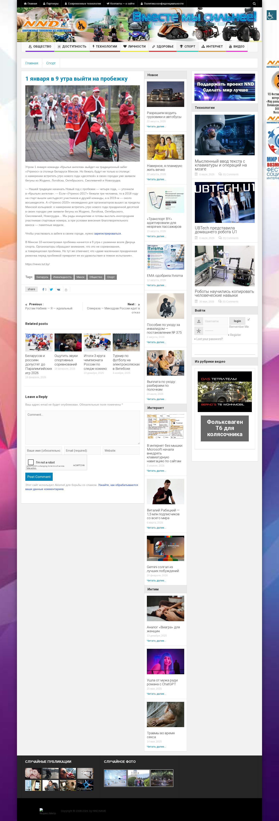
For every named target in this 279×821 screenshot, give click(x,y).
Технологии (106, 46)
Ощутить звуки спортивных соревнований (66, 360)
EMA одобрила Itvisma (165, 276)
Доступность (74, 46)
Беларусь (42, 277)
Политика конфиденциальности (163, 3)
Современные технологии (84, 3)
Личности (137, 46)
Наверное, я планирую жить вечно (164, 168)
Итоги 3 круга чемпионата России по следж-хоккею (95, 362)
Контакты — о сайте (122, 3)
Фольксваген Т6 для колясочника (225, 428)
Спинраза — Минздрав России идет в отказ (113, 308)
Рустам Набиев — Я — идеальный (48, 306)
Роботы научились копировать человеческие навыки (224, 293)
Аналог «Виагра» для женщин (163, 629)
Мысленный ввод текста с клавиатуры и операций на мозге (221, 165)
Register (235, 335)
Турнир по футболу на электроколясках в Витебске (126, 362)
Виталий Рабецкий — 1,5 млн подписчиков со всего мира (163, 514)
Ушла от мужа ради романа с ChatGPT (162, 682)
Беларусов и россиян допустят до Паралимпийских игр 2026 (38, 364)
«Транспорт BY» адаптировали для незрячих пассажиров (164, 223)
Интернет (214, 46)
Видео (238, 46)
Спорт (189, 46)
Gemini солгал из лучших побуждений (163, 569)
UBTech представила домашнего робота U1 (216, 230)
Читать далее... (156, 126)
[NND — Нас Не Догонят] (54, 24)
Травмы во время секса (161, 735)
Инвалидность (62, 277)
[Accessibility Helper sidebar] (272, 15)
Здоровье (165, 46)
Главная (32, 3)
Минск (81, 277)
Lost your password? (209, 339)
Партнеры (52, 3)
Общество (42, 46)
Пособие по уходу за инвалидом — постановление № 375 (164, 328)
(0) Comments (231, 174)
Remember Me (239, 326)
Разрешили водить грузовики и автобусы (164, 115)
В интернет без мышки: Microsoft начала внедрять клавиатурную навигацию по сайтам (165, 453)
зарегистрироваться (107, 233)
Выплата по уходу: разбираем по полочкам (161, 385)
